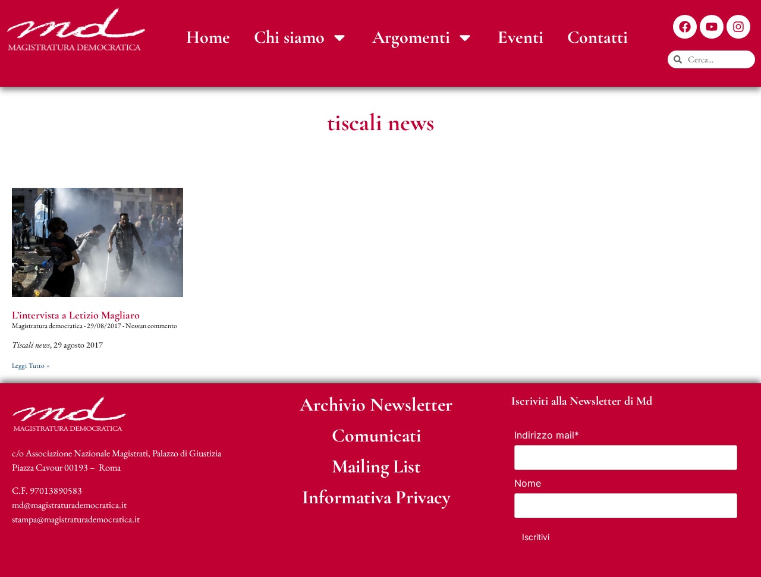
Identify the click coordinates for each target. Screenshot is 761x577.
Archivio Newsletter (376, 404)
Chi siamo (289, 37)
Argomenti (411, 37)
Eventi (520, 37)
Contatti (597, 37)
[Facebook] (685, 27)
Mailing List (376, 466)
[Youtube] (712, 27)
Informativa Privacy (376, 497)
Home (208, 37)
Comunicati (376, 435)
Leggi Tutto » (31, 365)
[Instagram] (738, 27)
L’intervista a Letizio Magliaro (76, 314)
